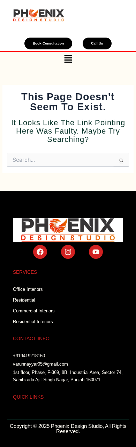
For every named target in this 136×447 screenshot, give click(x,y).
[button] (68, 59)
